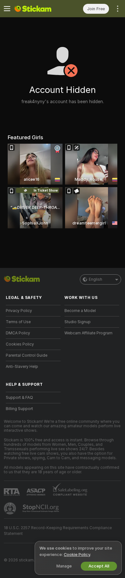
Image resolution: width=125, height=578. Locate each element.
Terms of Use (18, 322)
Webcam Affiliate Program (88, 333)
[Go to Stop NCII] (41, 508)
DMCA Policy (18, 333)
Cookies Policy (20, 344)
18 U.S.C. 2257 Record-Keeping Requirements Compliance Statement (58, 531)
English (95, 279)
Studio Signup (77, 322)
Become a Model (80, 310)
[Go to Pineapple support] (10, 508)
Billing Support (19, 409)
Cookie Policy (77, 554)
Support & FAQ (19, 397)
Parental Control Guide (26, 355)
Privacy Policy (19, 310)
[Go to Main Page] (38, 8)
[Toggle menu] (7, 8)
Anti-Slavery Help (22, 366)
